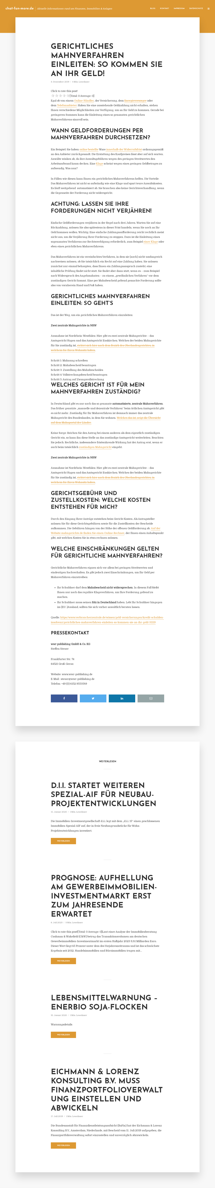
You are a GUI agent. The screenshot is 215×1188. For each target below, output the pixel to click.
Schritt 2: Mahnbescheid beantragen (73, 365)
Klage (99, 163)
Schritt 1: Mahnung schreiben (69, 360)
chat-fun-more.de (20, 8)
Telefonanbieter (67, 105)
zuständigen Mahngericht (95, 447)
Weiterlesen (63, 841)
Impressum (179, 8)
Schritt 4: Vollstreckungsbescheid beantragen (79, 374)
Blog (152, 8)
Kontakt (164, 8)
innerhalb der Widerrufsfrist (124, 149)
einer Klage (151, 241)
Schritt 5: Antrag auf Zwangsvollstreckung (78, 379)
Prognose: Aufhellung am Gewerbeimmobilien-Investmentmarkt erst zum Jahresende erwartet (104, 897)
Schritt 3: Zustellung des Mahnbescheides (77, 370)
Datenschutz (196, 8)
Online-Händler (84, 100)
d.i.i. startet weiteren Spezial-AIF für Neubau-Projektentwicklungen (103, 795)
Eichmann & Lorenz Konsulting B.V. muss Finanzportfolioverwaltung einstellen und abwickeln (107, 1090)
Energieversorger (135, 100)
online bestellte (88, 149)
